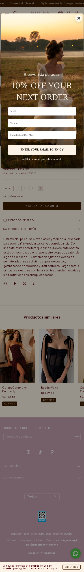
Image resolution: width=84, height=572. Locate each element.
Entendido (71, 567)
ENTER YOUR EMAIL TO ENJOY (42, 149)
